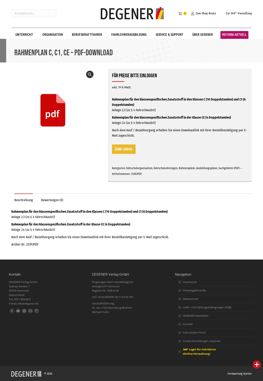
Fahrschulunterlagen (165, 168)
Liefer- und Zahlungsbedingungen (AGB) (207, 307)
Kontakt (188, 324)
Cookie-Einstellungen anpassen (202, 341)
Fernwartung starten (240, 373)
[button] (89, 74)
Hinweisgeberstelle (194, 290)
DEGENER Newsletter (196, 316)
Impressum (190, 282)
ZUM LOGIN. (124, 149)
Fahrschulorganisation (139, 168)
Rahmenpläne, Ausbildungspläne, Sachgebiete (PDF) (209, 168)
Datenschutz (190, 299)
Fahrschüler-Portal (194, 332)
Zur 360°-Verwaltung (239, 13)
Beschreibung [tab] (23, 200)
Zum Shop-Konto (206, 13)
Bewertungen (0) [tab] (52, 200)
